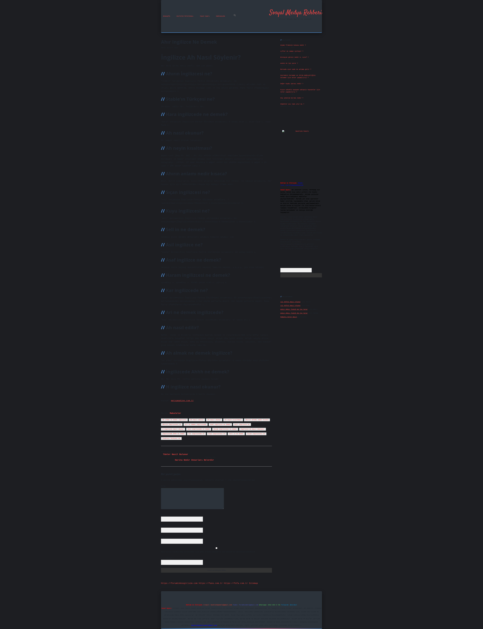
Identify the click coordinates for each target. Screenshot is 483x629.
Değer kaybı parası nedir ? (291, 84)
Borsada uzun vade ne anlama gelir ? (295, 69)
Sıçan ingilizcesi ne (256, 434)
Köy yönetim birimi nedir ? (291, 98)
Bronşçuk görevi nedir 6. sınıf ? (294, 57)
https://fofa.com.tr (236, 583)
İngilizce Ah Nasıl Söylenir (252, 429)
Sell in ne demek (236, 434)
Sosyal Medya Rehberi (295, 12)
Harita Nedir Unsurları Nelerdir (194, 460)
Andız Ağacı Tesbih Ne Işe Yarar (294, 309)
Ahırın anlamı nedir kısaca (257, 420)
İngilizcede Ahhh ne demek (174, 434)
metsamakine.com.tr (182, 401)
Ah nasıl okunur (214, 420)
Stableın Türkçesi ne (171, 438)
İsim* (163, 515)
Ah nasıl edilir (197, 420)
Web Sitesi (165, 537)
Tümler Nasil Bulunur (175, 454)
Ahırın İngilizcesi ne (172, 424)
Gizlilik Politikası (185, 16)
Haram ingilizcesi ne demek (225, 429)
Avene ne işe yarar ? (289, 63)
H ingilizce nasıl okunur (173, 429)
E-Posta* (164, 526)
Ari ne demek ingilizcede (195, 424)
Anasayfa (166, 16)
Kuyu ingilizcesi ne (216, 434)
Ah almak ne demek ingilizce (174, 420)
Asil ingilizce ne (241, 424)
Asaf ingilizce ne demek (220, 424)
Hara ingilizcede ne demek (199, 429)
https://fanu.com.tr (211, 583)
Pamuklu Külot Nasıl (288, 317)
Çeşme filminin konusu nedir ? (293, 45)
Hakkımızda (220, 16)
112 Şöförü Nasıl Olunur (290, 302)
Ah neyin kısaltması (233, 420)
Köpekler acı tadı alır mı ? (292, 104)
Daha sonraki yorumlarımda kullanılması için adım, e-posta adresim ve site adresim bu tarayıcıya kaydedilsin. (208, 552)
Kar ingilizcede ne (196, 434)
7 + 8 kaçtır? (167, 558)
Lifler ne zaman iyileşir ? (291, 51)
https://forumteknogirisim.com (179, 583)
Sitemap (253, 583)
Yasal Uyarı (205, 16)
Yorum (163, 486)
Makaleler (175, 413)
